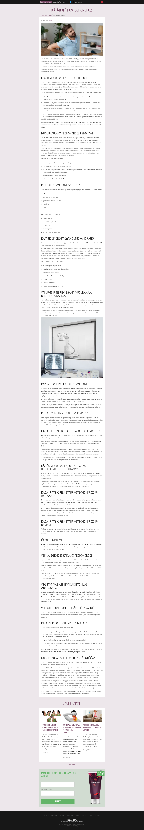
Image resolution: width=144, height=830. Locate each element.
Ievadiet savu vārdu (46, 781)
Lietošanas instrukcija (73, 815)
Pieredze (62, 815)
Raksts (90, 815)
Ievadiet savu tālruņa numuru (48, 789)
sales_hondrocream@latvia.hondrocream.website (72, 821)
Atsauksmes (54, 815)
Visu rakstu (72, 764)
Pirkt (58, 801)
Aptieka (46, 815)
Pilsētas (84, 815)
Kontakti (97, 815)
